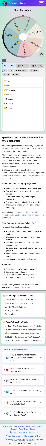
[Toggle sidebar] (4, 60)
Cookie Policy (30, 426)
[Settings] (41, 54)
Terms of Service (19, 426)
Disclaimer (14, 429)
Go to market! (10, 314)
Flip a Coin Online (32, 436)
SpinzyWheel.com (17, 3)
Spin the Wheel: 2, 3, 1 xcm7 (16, 307)
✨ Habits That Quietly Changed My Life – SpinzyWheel (24, 326)
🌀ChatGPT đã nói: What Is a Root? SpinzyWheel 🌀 (24, 337)
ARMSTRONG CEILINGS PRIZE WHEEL (21, 300)
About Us (40, 426)
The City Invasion (11, 311)
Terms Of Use (24, 429)
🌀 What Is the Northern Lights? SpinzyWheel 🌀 (23, 340)
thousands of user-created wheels (31, 215)
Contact (32, 429)
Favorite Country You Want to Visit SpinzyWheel (23, 330)
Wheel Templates (14, 436)
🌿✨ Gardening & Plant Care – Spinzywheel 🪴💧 (24, 333)
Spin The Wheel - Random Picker (23, 432)
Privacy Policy (7, 426)
